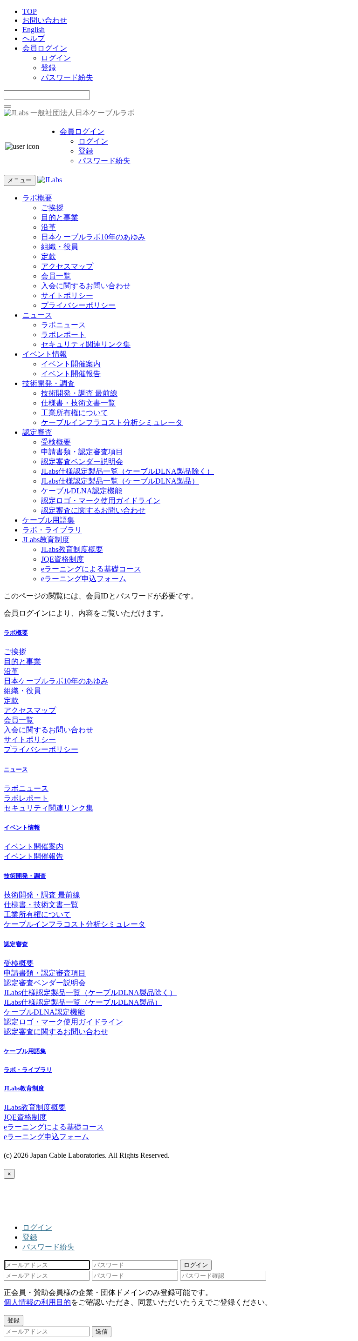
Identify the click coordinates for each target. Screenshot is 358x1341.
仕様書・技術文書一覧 (78, 403)
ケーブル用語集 (48, 520)
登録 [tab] (29, 1237)
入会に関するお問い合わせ (86, 286)
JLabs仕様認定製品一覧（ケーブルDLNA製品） (120, 481)
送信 (102, 1331)
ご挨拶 (52, 208)
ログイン (56, 58)
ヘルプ (33, 38)
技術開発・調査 (48, 383)
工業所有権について (74, 413)
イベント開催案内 (71, 364)
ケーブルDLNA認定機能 (81, 491)
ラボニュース (63, 325)
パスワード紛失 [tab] (48, 1247)
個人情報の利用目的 (37, 1302)
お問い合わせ (44, 20)
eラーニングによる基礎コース (91, 569)
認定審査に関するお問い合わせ (93, 510)
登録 (48, 68)
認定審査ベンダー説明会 (82, 461)
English (33, 29)
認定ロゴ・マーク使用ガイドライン (100, 501)
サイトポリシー (67, 295)
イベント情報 (44, 354)
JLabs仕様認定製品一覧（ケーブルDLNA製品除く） (127, 471)
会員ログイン (44, 48)
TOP (29, 11)
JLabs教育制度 (45, 540)
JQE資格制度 (62, 559)
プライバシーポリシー (78, 305)
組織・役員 (59, 247)
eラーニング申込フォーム (83, 579)
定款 (48, 256)
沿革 (48, 227)
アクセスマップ (67, 266)
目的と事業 (59, 217)
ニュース (37, 315)
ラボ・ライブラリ (52, 530)
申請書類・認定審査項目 (82, 452)
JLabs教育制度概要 (72, 549)
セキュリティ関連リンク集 (86, 344)
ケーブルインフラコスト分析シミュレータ (112, 422)
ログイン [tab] (37, 1227)
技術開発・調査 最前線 (79, 393)
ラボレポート (63, 335)
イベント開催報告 (71, 374)
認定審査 (37, 432)
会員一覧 (56, 276)
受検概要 (56, 442)
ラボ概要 (37, 198)
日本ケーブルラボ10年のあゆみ (93, 237)
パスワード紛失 (67, 77)
